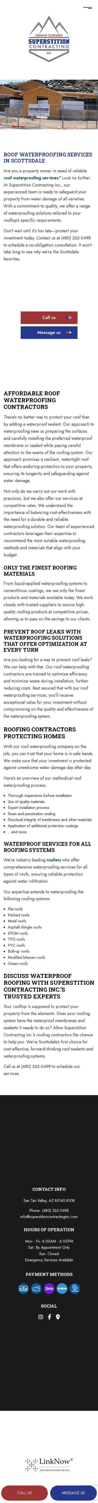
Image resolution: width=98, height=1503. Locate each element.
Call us (24, 1493)
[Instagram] (40, 1317)
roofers (54, 860)
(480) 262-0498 (55, 1210)
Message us (73, 1493)
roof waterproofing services (31, 178)
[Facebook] (49, 1317)
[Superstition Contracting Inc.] (49, 38)
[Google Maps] (58, 1317)
